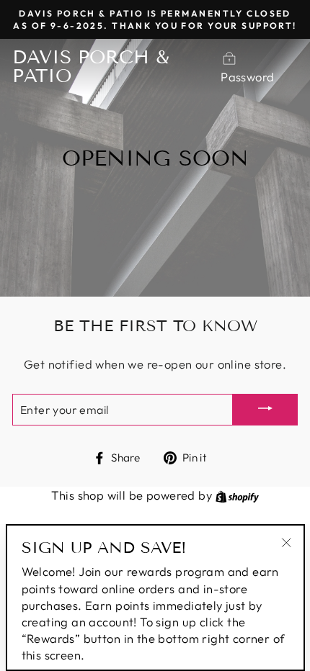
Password (247, 76)
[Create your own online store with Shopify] (237, 495)
